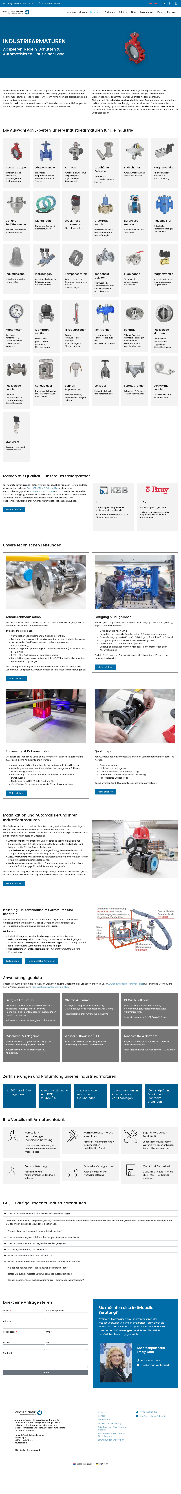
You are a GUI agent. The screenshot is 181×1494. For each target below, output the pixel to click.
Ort (48, 1332)
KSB (34, 488)
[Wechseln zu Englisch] (150, 3)
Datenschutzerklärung (110, 1423)
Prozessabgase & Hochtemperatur (50, 987)
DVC (61, 491)
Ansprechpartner (55, 1311)
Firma (6, 1311)
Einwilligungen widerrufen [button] (111, 1439)
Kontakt (102, 1415)
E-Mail (6, 1342)
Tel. (48, 1342)
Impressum (104, 1419)
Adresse (7, 1321)
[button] (164, 3)
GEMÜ (47, 488)
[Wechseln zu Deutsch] (155, 3)
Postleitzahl (9, 1332)
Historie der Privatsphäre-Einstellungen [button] (111, 1435)
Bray (29, 488)
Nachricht (8, 1353)
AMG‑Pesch (36, 491)
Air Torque (48, 491)
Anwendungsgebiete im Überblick (125, 983)
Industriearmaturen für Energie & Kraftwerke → (30, 1020)
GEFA (40, 488)
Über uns (102, 1412)
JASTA (54, 488)
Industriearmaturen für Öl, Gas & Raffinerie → (147, 1017)
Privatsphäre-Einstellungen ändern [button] (112, 1428)
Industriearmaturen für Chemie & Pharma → (88, 1013)
